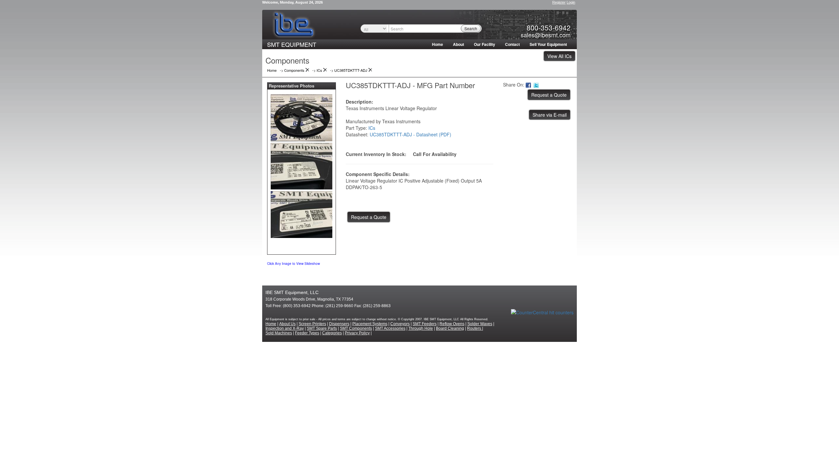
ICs (371, 128)
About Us (287, 324)
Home (437, 44)
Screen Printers (312, 324)
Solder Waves (479, 324)
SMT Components (356, 328)
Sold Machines (278, 333)
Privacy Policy (357, 333)
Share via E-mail (550, 114)
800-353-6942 (549, 27)
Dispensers (339, 324)
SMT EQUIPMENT (291, 44)
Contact (512, 44)
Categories (332, 333)
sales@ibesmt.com (546, 34)
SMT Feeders (425, 324)
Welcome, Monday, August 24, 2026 (292, 2)
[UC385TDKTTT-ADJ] (301, 116)
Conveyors (400, 324)
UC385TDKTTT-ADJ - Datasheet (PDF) (410, 134)
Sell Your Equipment (548, 44)
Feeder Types (307, 333)
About (458, 44)
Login (571, 2)
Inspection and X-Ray (284, 328)
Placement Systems (369, 324)
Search (470, 28)
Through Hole (420, 328)
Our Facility (484, 44)
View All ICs (559, 56)
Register (559, 2)
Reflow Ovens (451, 324)
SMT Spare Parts (322, 328)
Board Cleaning (450, 328)
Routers (474, 328)
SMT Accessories (390, 328)
